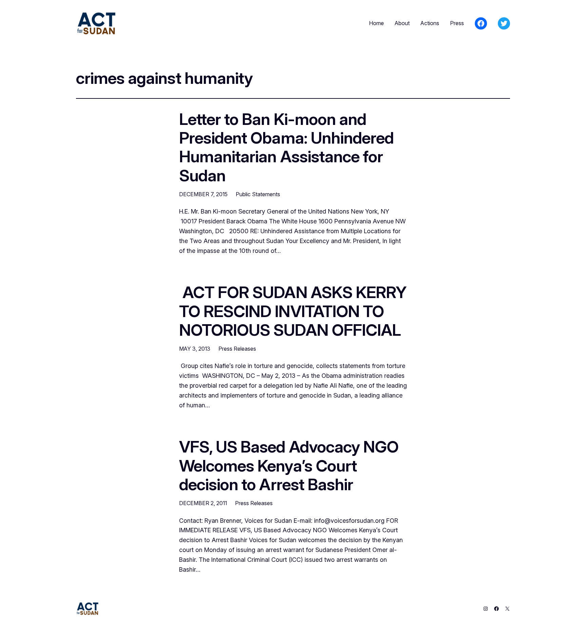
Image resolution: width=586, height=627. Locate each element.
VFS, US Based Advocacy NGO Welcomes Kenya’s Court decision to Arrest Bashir (288, 465)
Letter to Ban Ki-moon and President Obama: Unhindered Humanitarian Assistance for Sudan (286, 147)
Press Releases (237, 348)
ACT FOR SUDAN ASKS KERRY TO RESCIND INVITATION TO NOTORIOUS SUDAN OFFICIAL (292, 311)
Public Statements (258, 194)
